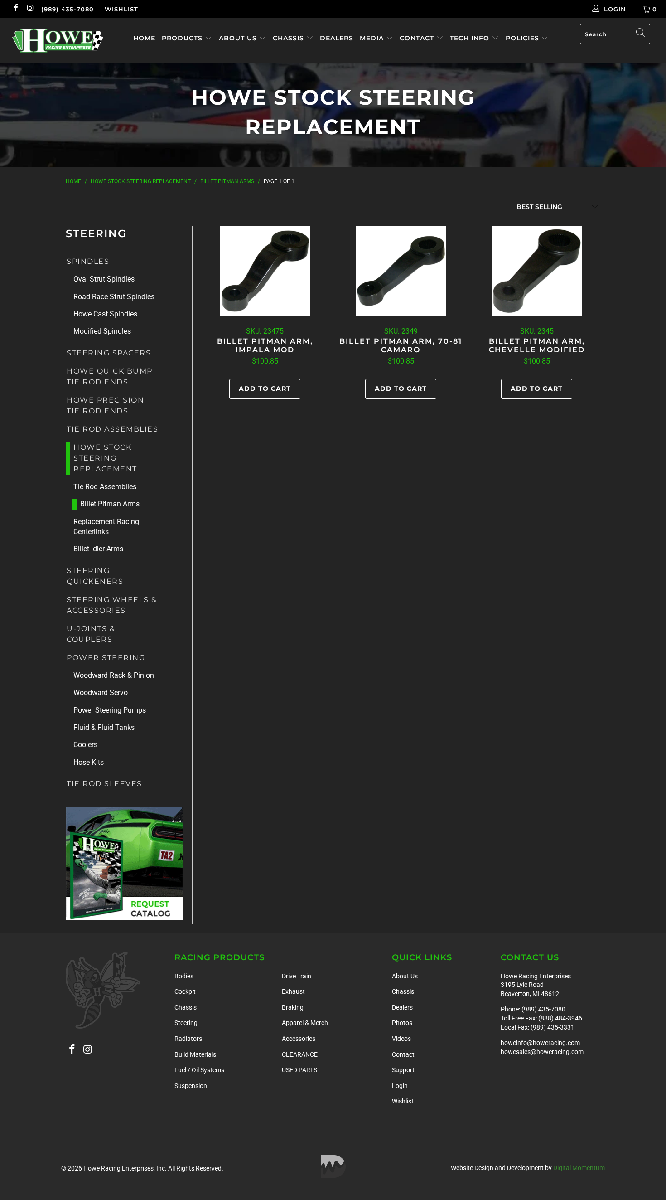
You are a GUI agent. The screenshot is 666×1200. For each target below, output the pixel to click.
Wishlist (121, 9)
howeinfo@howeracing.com (540, 1042)
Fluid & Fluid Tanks (104, 727)
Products (183, 38)
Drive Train (296, 976)
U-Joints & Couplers (91, 634)
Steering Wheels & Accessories (112, 605)
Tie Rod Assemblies (112, 429)
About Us (239, 38)
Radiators (188, 1038)
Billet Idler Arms (98, 548)
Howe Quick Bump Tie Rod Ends (110, 376)
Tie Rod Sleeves (104, 783)
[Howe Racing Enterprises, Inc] (57, 40)
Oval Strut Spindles (104, 279)
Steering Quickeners (95, 576)
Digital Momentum (579, 1167)
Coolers (85, 744)
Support (403, 1070)
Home (144, 38)
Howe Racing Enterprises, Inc (124, 1168)
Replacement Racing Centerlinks (106, 526)
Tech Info (471, 38)
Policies (523, 38)
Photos (402, 1022)
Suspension (190, 1085)
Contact (418, 38)
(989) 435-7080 (67, 9)
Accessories (298, 1038)
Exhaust (293, 991)
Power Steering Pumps (109, 710)
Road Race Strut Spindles (113, 296)
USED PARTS (299, 1070)
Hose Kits (88, 762)
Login (400, 1085)
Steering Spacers (109, 353)
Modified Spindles (102, 331)
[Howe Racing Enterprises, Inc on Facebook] (15, 8)
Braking (293, 1007)
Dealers (336, 38)
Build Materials (195, 1054)
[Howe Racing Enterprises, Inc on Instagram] (30, 8)
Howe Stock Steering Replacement (105, 458)
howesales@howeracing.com (542, 1051)
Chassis (289, 38)
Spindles (88, 261)
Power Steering (106, 657)
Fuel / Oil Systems (199, 1070)
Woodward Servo (100, 692)
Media (373, 38)
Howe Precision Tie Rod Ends (105, 405)
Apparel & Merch (305, 1022)
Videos (401, 1038)
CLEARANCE (300, 1054)
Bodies (183, 976)
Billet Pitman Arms (110, 504)
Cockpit (185, 991)
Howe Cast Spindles (105, 314)
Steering (186, 1022)
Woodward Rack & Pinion (113, 675)
